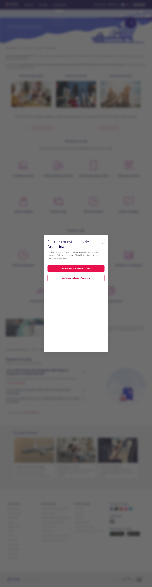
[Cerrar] (103, 241)
